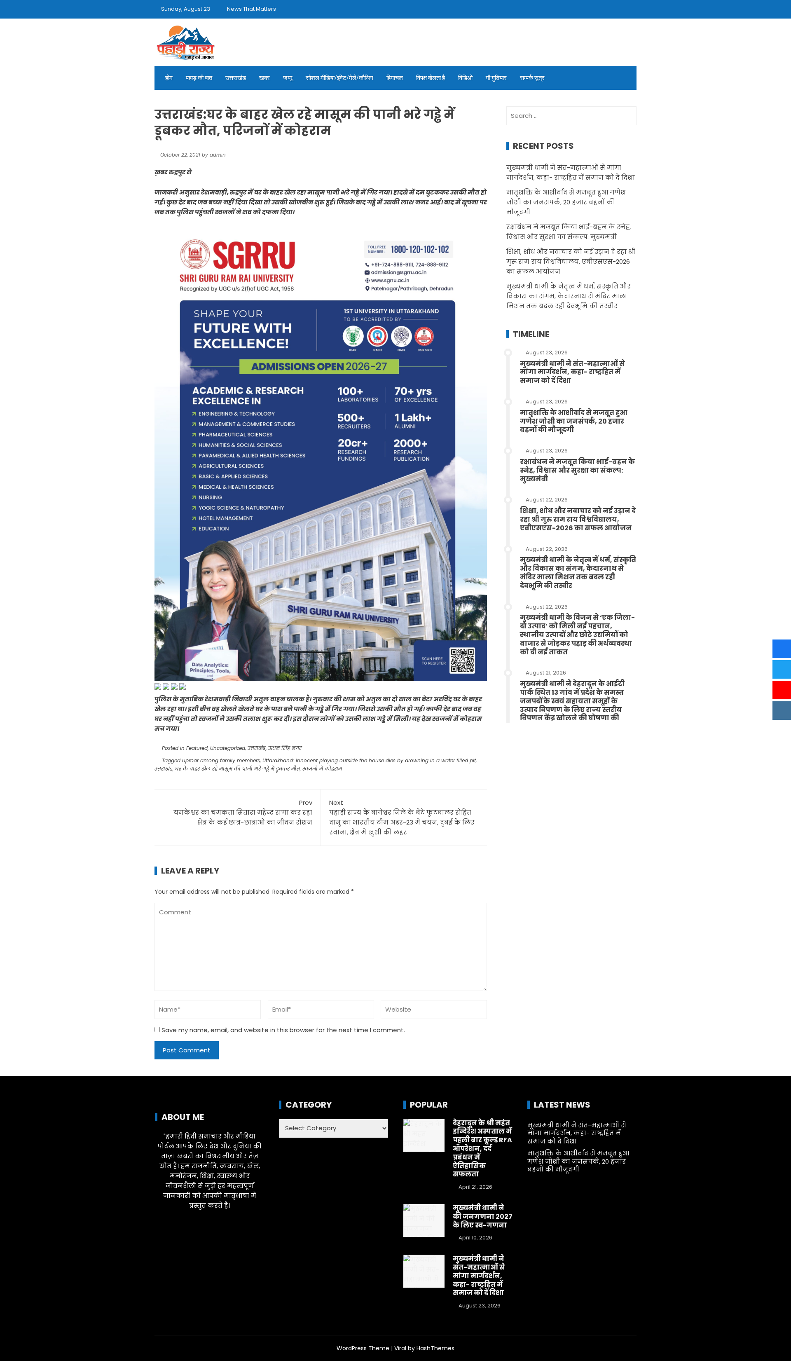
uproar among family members (221, 760)
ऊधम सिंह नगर (285, 748)
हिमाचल (394, 78)
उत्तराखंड (235, 78)
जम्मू (288, 78)
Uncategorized (227, 748)
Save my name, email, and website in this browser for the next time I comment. (283, 1030)
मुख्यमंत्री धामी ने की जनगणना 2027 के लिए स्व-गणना (483, 1216)
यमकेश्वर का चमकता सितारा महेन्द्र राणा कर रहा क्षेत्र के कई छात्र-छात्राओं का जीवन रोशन (242, 812)
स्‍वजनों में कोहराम (322, 768)
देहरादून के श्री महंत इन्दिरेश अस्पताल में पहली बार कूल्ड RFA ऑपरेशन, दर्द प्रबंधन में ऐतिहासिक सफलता (482, 1148)
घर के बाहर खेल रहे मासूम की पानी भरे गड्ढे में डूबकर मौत (237, 768)
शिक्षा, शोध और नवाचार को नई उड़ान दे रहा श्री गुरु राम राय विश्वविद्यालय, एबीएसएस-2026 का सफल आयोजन (570, 261)
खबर (264, 78)
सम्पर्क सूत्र (532, 78)
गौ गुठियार (496, 78)
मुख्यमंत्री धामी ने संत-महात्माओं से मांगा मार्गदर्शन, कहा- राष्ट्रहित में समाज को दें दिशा (572, 372)
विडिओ (465, 78)
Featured (197, 748)
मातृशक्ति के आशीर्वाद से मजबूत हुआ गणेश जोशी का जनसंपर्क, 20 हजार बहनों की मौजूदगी (566, 202)
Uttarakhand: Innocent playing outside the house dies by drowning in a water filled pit (369, 760)
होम (169, 78)
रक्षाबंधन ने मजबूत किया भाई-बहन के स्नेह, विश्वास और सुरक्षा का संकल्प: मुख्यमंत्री (577, 470)
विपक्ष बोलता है (430, 78)
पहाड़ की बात (199, 78)
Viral (400, 1348)
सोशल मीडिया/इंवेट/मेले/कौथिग (339, 78)
